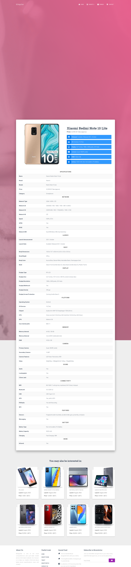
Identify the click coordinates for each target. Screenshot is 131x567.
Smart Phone (45, 557)
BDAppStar (20, 4)
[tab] (89, 149)
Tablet (43, 560)
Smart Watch (45, 563)
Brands (100, 4)
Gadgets (90, 4)
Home (81, 4)
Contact (110, 4)
